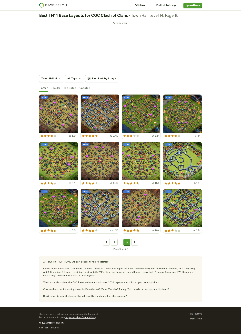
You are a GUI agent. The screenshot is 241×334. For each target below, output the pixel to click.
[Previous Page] (106, 242)
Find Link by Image (166, 5)
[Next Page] (134, 242)
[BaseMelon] (53, 5)
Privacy (55, 328)
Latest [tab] (44, 88)
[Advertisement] (120, 48)
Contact (43, 328)
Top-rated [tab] (69, 88)
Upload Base (192, 5)
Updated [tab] (85, 88)
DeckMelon (196, 318)
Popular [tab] (55, 88)
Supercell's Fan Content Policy (80, 317)
